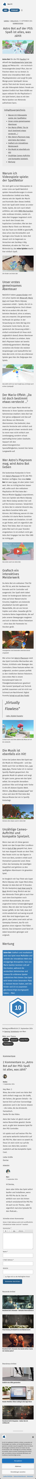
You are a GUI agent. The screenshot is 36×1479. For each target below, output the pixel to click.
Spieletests (14, 21)
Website (5, 1268)
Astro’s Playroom (13, 476)
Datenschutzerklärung (20, 1476)
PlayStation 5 (8, 1044)
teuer (15, 482)
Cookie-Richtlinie (7, 1476)
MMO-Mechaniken (25, 211)
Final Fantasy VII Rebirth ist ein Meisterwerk (16, 1330)
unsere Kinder (22, 295)
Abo (5, 10)
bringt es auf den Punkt (19, 695)
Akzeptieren (18, 1461)
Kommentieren (18, 23)
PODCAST (14, 10)
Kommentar (7, 1228)
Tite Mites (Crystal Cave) (19, 791)
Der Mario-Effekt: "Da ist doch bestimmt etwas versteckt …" (18, 130)
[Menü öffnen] (22, 10)
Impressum (30, 1476)
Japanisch (14, 1040)
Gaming (6, 21)
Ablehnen (18, 1466)
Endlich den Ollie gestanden (11, 1382)
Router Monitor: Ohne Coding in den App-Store (17, 1402)
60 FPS (6, 1040)
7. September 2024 (8, 1084)
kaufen (23, 59)
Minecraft (23, 298)
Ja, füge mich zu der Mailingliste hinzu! (17, 1277)
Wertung (11, 162)
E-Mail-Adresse (8, 1260)
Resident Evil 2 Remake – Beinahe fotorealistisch (18, 1310)
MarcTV (10, 4)
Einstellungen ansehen (18, 1472)
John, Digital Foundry (14, 716)
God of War (12, 848)
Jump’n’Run (24, 1040)
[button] (33, 1437)
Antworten (6, 1165)
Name (5, 1252)
